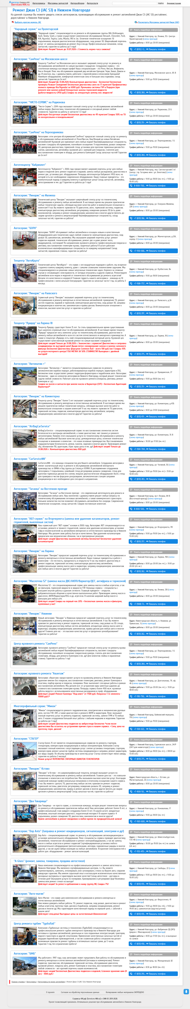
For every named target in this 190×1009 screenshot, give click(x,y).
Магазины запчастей (58, 3)
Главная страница (18, 982)
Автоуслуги (92, 3)
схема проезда (150, 39)
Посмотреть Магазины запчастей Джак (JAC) (158, 22)
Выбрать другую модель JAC (28, 22)
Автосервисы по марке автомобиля (51, 982)
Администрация (174, 3)
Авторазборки (77, 3)
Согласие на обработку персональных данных (80, 992)
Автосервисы (39, 3)
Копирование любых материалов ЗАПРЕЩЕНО (125, 992)
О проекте (50, 992)
